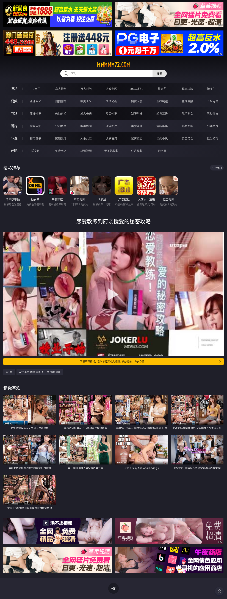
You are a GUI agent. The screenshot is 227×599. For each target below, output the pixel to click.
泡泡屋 (162, 151)
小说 (14, 138)
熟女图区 (187, 126)
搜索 (159, 73)
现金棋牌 (187, 89)
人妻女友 (86, 138)
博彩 (14, 88)
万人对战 (86, 89)
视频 (14, 101)
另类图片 (212, 126)
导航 (14, 150)
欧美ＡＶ (86, 101)
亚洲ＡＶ (35, 101)
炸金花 (162, 89)
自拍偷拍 (61, 101)
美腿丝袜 (136, 126)
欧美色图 (86, 126)
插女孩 (35, 151)
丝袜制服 (162, 101)
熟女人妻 (136, 101)
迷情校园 (136, 138)
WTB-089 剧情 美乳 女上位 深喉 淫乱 (39, 372)
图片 (14, 126)
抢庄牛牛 (212, 89)
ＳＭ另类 (212, 101)
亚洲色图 (61, 126)
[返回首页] (219, 591)
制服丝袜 (136, 114)
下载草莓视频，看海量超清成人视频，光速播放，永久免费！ (113, 361)
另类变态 (212, 114)
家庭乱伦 (61, 138)
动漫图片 (111, 126)
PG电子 (35, 89)
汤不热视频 (111, 151)
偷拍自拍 (61, 114)
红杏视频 (136, 151)
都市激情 (35, 138)
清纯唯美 (162, 126)
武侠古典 (111, 138)
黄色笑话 (187, 138)
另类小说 (162, 138)
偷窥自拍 (35, 126)
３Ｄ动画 (111, 101)
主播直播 (187, 101)
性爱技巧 (212, 138)
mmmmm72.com (113, 64)
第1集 (9, 372)
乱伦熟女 (187, 114)
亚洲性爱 (35, 114)
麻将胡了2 (136, 89)
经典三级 (162, 114)
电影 (14, 113)
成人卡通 (86, 114)
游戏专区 (111, 89)
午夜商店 (61, 151)
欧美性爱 (111, 114)
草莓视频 (86, 151)
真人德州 (61, 89)
